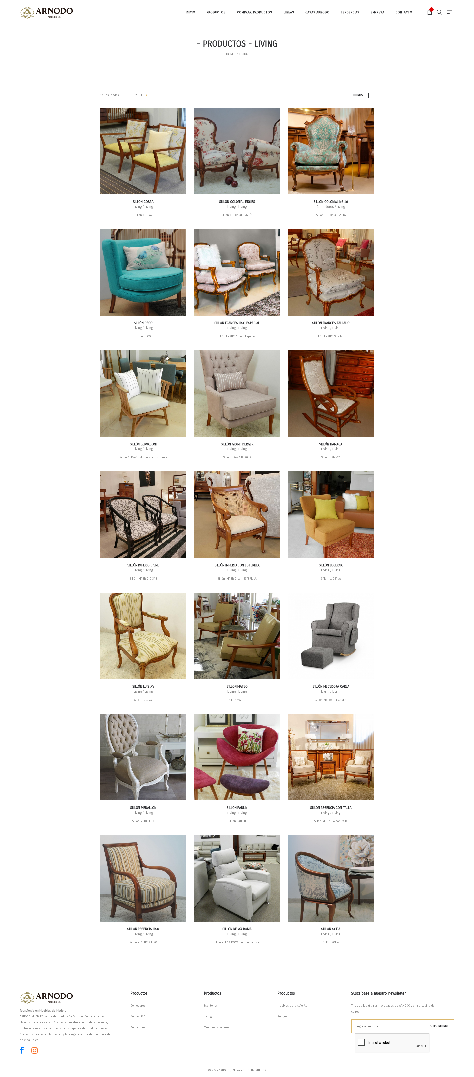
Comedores (137, 1005)
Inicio (190, 12)
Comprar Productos (254, 12)
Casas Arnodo (317, 12)
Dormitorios (137, 1027)
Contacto (404, 12)
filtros (358, 95)
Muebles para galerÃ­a (292, 1005)
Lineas (289, 12)
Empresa (377, 12)
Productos (216, 12)
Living (208, 1016)
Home (230, 54)
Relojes (282, 1016)
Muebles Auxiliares (216, 1027)
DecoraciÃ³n (138, 1016)
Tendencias (350, 12)
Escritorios (211, 1005)
